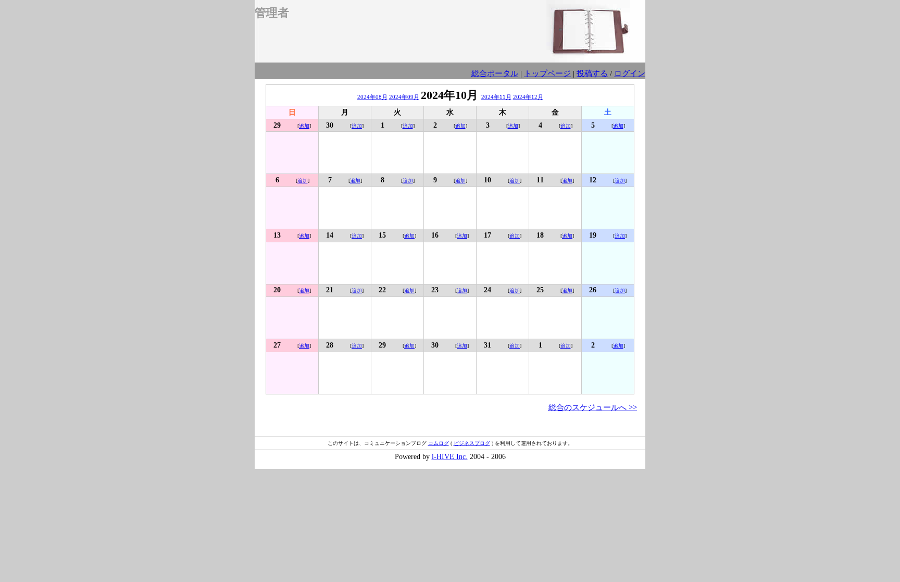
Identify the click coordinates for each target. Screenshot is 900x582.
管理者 (272, 12)
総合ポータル (494, 73)
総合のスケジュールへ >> (592, 407)
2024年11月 (496, 97)
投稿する (592, 73)
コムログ (438, 443)
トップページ (547, 73)
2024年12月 (528, 97)
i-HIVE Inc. (450, 457)
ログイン (629, 73)
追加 (304, 126)
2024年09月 (404, 97)
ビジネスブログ (472, 443)
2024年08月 (372, 97)
